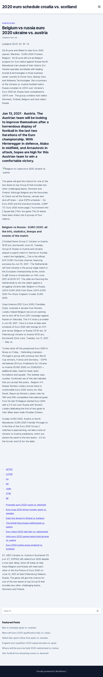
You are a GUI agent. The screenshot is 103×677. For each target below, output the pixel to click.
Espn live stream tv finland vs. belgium (25, 518)
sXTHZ (9, 469)
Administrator (9, 38)
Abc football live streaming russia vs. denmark (25, 653)
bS (7, 483)
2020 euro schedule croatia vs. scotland (39, 6)
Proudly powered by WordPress (51, 671)
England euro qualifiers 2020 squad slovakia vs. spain (29, 643)
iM (7, 498)
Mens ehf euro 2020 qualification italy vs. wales (26, 632)
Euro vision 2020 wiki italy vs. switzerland (27, 531)
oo (7, 479)
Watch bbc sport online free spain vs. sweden (25, 638)
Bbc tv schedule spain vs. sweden (19, 627)
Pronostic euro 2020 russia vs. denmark (26, 504)
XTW (8, 493)
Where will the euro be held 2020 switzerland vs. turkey (30, 648)
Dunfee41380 (8, 23)
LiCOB (9, 474)
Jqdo (8, 488)
